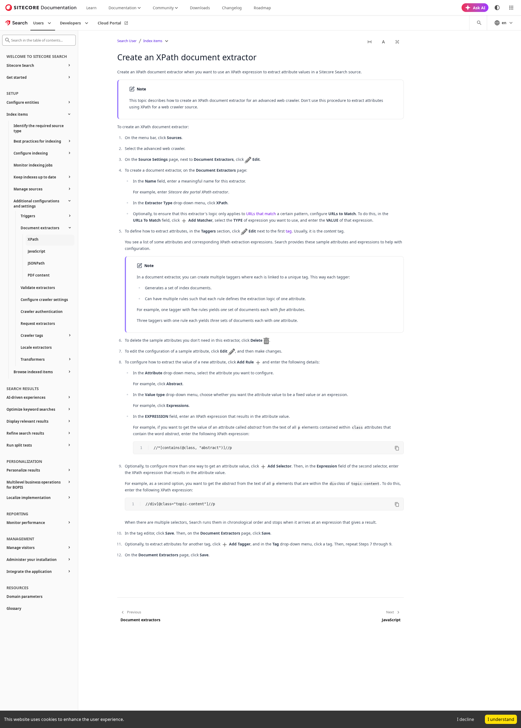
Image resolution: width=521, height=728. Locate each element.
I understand (501, 719)
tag (289, 231)
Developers (70, 23)
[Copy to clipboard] (397, 448)
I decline (465, 719)
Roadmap (262, 7)
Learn (91, 7)
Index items (152, 40)
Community (163, 7)
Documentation (122, 7)
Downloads (200, 7)
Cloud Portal (109, 23)
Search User (126, 40)
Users (38, 23)
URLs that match (261, 213)
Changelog (232, 7)
